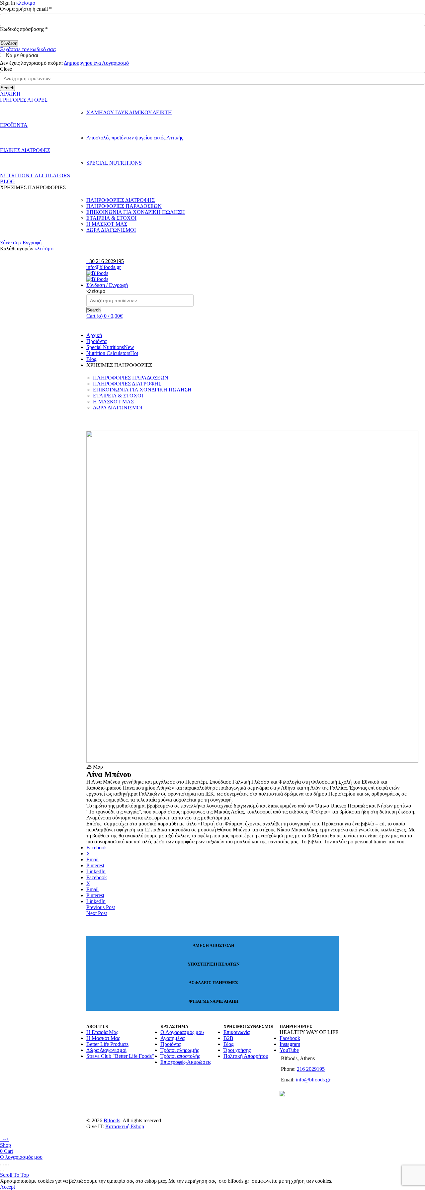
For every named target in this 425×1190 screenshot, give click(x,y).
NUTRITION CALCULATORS (35, 175)
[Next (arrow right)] (3, 1170)
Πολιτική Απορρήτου (245, 1056)
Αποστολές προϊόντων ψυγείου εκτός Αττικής (134, 137)
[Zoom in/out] (8, 1164)
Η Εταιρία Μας (102, 1032)
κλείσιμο (25, 3)
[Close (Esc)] (0, 1164)
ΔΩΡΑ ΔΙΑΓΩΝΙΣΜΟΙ (111, 230)
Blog (91, 359)
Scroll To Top (14, 1175)
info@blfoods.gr (103, 267)
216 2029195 (311, 1069)
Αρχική (94, 335)
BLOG (7, 181)
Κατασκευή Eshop (124, 1126)
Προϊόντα (96, 341)
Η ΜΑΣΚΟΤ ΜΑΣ (106, 224)
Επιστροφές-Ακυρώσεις (185, 1062)
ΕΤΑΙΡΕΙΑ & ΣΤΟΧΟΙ (111, 218)
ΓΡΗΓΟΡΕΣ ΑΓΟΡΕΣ (23, 100)
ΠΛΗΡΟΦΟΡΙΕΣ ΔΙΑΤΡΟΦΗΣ (120, 200)
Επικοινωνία (236, 1032)
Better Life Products (107, 1044)
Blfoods (112, 1120)
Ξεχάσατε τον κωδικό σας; (28, 49)
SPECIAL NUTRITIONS (114, 163)
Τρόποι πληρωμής (179, 1050)
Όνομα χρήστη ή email (37, 9)
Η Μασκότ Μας (103, 1038)
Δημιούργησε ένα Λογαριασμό (96, 63)
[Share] (3, 1164)
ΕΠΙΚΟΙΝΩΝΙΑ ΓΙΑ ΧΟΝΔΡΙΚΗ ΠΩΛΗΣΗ (135, 212)
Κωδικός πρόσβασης (35, 29)
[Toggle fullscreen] (6, 1164)
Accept (7, 1187)
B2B (228, 1038)
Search (7, 87)
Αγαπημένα (172, 1038)
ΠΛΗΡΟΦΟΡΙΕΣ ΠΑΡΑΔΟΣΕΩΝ (124, 206)
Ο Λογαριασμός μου (182, 1032)
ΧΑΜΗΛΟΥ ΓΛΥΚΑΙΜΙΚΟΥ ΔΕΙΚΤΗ (129, 112)
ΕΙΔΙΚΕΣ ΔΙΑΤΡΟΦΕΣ (25, 150)
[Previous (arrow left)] (0, 1170)
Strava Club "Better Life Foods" (120, 1056)
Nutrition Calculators (112, 353)
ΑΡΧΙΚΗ (10, 94)
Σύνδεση (9, 43)
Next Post (96, 913)
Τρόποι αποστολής (180, 1056)
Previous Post (100, 907)
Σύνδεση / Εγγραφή (21, 242)
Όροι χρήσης (237, 1050)
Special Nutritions (110, 347)
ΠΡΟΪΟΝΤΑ (14, 125)
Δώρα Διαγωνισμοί (106, 1050)
